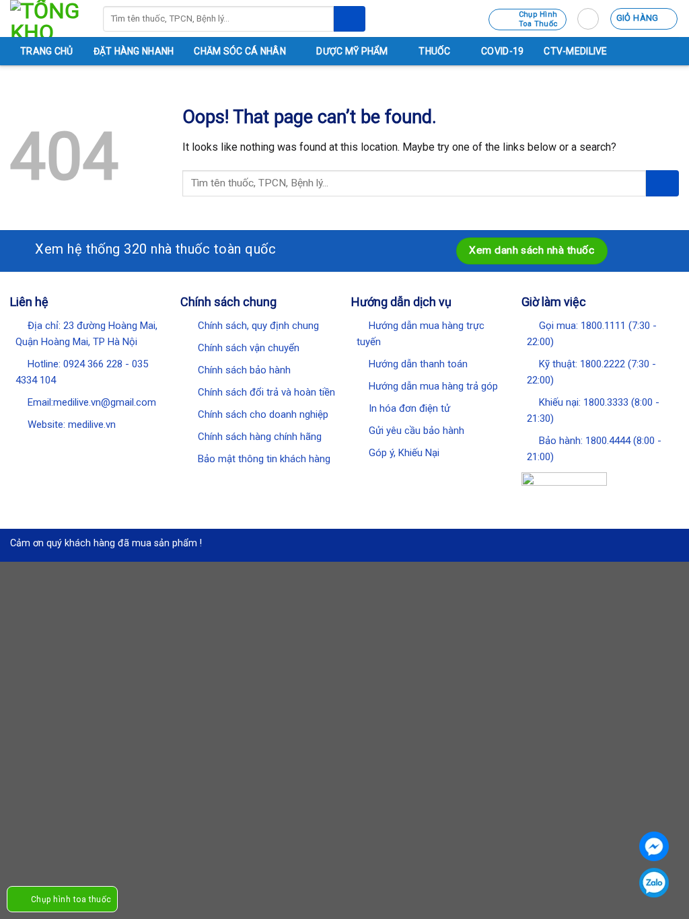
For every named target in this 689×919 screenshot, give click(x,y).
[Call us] (88, 447)
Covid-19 (502, 51)
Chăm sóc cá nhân (239, 51)
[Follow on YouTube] (106, 447)
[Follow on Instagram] (36, 447)
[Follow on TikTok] (53, 447)
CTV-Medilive (575, 51)
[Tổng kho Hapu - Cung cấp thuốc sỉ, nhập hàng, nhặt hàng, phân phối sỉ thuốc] (46, 18)
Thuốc (434, 51)
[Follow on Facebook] (18, 447)
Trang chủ (46, 51)
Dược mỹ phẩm (352, 51)
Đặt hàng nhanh (134, 51)
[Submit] (349, 19)
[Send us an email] (71, 447)
